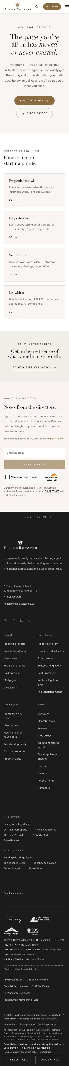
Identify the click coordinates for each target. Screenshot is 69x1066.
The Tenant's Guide (15, 862)
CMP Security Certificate (17, 993)
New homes (11, 725)
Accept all (50, 1059)
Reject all (18, 1059)
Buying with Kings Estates (18, 824)
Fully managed (46, 658)
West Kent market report (48, 745)
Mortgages (10, 680)
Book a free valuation (32, 367)
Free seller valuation (15, 651)
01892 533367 (37, 113)
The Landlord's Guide (50, 691)
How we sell (11, 658)
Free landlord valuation (51, 651)
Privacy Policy (55, 438)
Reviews (42, 728)
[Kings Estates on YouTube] (29, 620)
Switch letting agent (49, 665)
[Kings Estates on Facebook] (13, 620)
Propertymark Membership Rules (21, 999)
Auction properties (15, 751)
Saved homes (11, 840)
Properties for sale (14, 643)
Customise (45, 1051)
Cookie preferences (37, 979)
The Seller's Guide (14, 665)
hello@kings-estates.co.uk (19, 603)
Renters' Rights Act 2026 (49, 682)
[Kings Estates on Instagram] (5, 620)
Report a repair (12, 868)
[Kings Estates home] (20, 544)
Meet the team (46, 721)
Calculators (10, 687)
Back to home (32, 100)
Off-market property (15, 829)
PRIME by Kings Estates (13, 715)
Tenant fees (35, 868)
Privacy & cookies (13, 979)
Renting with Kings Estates (19, 857)
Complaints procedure (16, 986)
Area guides (45, 735)
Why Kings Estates (45, 829)
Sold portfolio (12, 673)
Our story (43, 713)
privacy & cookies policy (25, 1051)
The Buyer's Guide (14, 834)
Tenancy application (45, 862)
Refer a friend (46, 780)
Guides (42, 766)
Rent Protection (47, 673)
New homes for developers (13, 734)
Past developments (15, 744)
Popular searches (13, 893)
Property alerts (12, 758)
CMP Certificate (40, 986)
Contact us (44, 787)
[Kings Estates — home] (17, 6)
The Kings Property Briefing (49, 756)
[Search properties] (37, 7)
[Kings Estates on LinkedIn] (21, 620)
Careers (42, 773)
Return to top (36, 517)
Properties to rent (48, 643)
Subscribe (32, 464)
